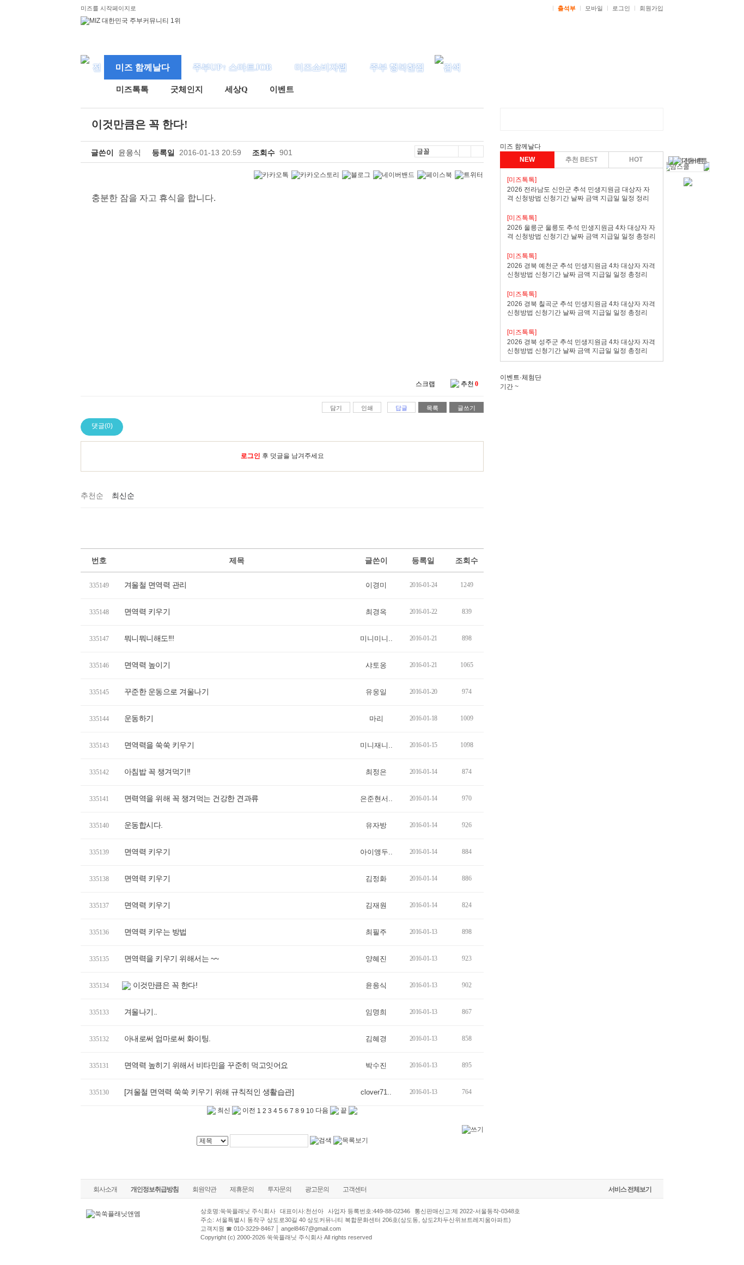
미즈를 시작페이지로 (108, 8)
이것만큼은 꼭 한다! (165, 985)
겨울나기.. (140, 1011)
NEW (527, 159)
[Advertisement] (252, 532)
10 (310, 1111)
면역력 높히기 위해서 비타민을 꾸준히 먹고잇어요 (206, 1065)
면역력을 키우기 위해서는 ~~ (171, 958)
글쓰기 (466, 408)
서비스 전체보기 (629, 1189)
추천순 (92, 495)
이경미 (376, 585)
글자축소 (477, 151)
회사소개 (105, 1189)
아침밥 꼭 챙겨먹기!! (157, 771)
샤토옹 (376, 665)
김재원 (376, 905)
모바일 (594, 8)
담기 (336, 408)
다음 (322, 1110)
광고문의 (317, 1189)
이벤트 (282, 89)
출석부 (567, 8)
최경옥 (376, 612)
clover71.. (376, 1092)
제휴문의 (242, 1189)
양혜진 (376, 959)
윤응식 (129, 152)
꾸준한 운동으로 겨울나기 (166, 691)
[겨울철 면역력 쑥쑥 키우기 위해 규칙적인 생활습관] (209, 1091)
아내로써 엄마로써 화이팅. (167, 1038)
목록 (432, 408)
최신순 (123, 495)
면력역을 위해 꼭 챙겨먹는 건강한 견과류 (191, 798)
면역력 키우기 (147, 611)
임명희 (376, 1012)
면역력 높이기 (147, 665)
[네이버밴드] (393, 175)
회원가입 (651, 8)
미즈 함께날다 (142, 67)
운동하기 (139, 718)
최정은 (376, 772)
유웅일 (376, 692)
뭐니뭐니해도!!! (149, 638)
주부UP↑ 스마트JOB (232, 67)
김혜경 (376, 1039)
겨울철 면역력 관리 (155, 584)
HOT (636, 159)
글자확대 (464, 151)
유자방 (376, 825)
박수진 (376, 1065)
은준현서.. (376, 799)
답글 (401, 408)
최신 (223, 1110)
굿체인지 (186, 89)
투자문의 (279, 1189)
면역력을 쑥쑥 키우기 (159, 745)
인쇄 (367, 408)
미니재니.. (376, 745)
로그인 (621, 8)
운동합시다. (143, 825)
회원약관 (204, 1189)
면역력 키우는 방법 (155, 931)
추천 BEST (581, 159)
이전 (248, 1110)
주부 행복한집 (397, 67)
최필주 (376, 932)
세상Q (236, 89)
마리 (376, 718)
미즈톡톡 (132, 89)
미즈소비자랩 (321, 67)
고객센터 (355, 1189)
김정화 (376, 879)
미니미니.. (376, 638)
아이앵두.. (376, 852)
